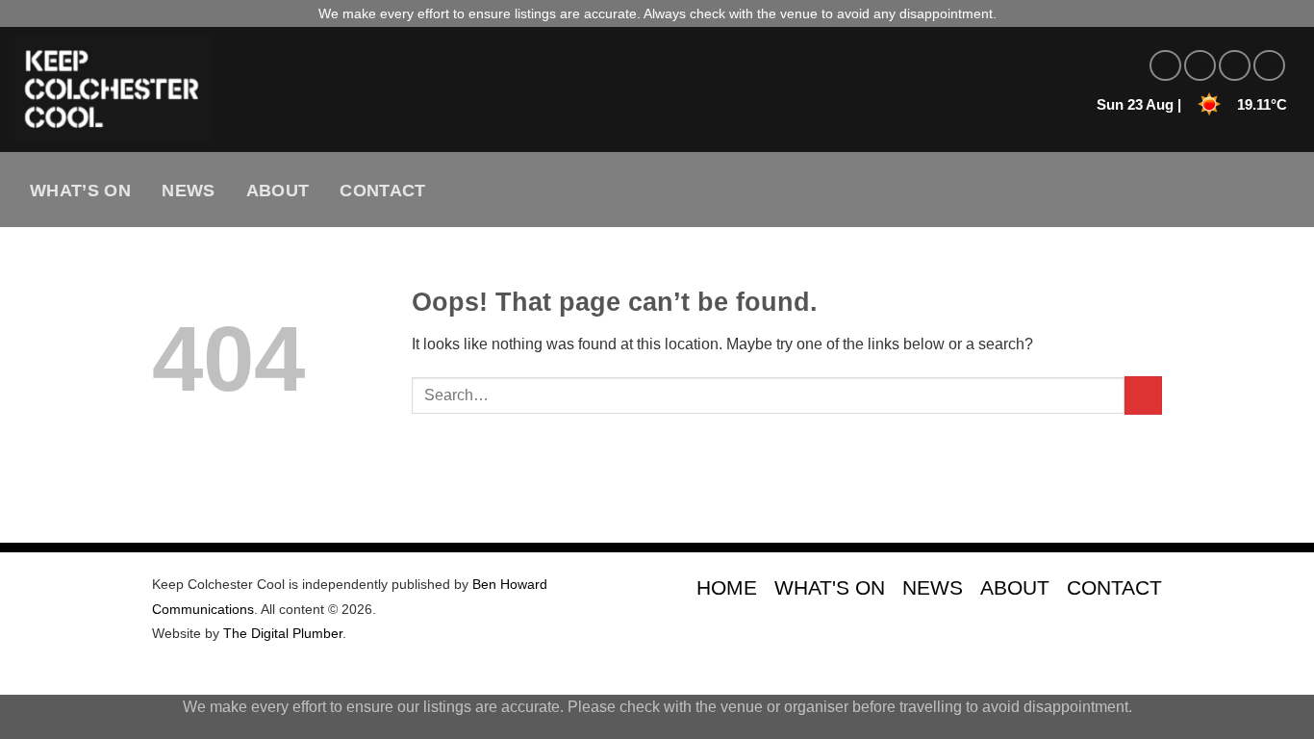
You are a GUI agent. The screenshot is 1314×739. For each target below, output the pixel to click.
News (188, 190)
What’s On (80, 190)
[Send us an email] (1269, 66)
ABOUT (1014, 587)
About (278, 190)
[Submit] (1143, 395)
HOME (726, 587)
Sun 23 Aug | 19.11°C (1192, 104)
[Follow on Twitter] (1235, 66)
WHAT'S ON (829, 587)
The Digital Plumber (282, 633)
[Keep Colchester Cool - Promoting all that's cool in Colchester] (351, 89)
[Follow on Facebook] (1165, 66)
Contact (382, 190)
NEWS (932, 587)
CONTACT (1114, 587)
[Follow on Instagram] (1200, 66)
